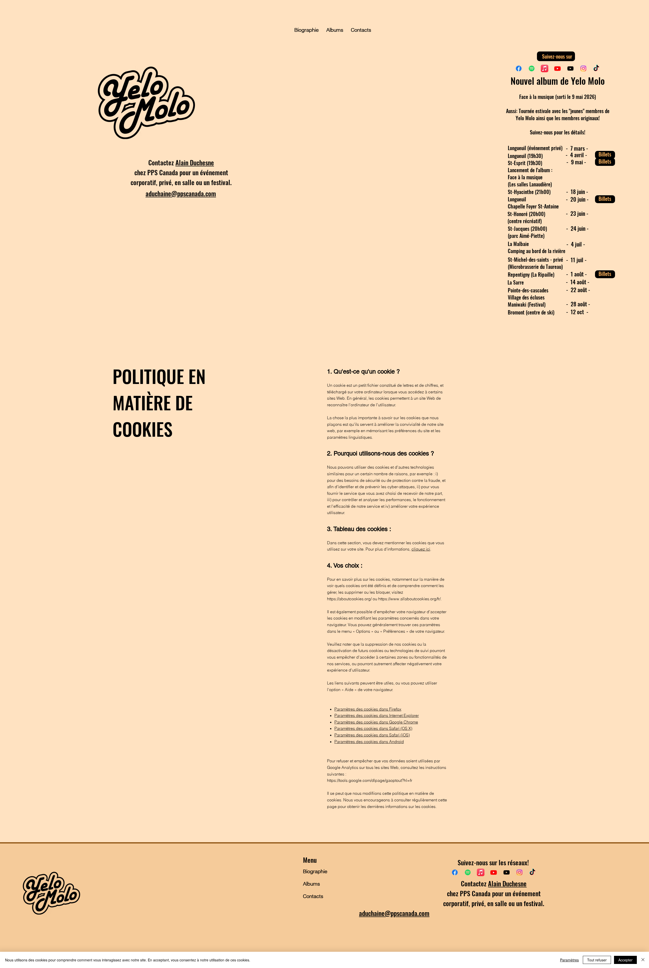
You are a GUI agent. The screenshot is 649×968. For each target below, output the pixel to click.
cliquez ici (420, 549)
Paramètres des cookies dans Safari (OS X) (373, 728)
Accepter (625, 959)
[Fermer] (643, 960)
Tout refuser (597, 959)
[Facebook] (518, 68)
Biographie (315, 871)
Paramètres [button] (569, 959)
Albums (311, 884)
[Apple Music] (544, 68)
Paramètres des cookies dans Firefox (367, 709)
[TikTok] (596, 68)
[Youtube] (557, 68)
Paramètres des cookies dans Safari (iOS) (372, 734)
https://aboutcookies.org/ (349, 598)
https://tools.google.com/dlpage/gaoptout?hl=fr (369, 780)
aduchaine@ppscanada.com (181, 193)
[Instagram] (583, 68)
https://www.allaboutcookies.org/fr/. (410, 598)
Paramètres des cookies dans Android (369, 741)
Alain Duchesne (194, 162)
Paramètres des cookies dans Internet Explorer (376, 715)
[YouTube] (570, 68)
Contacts (313, 896)
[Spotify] (531, 68)
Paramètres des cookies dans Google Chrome (376, 722)
